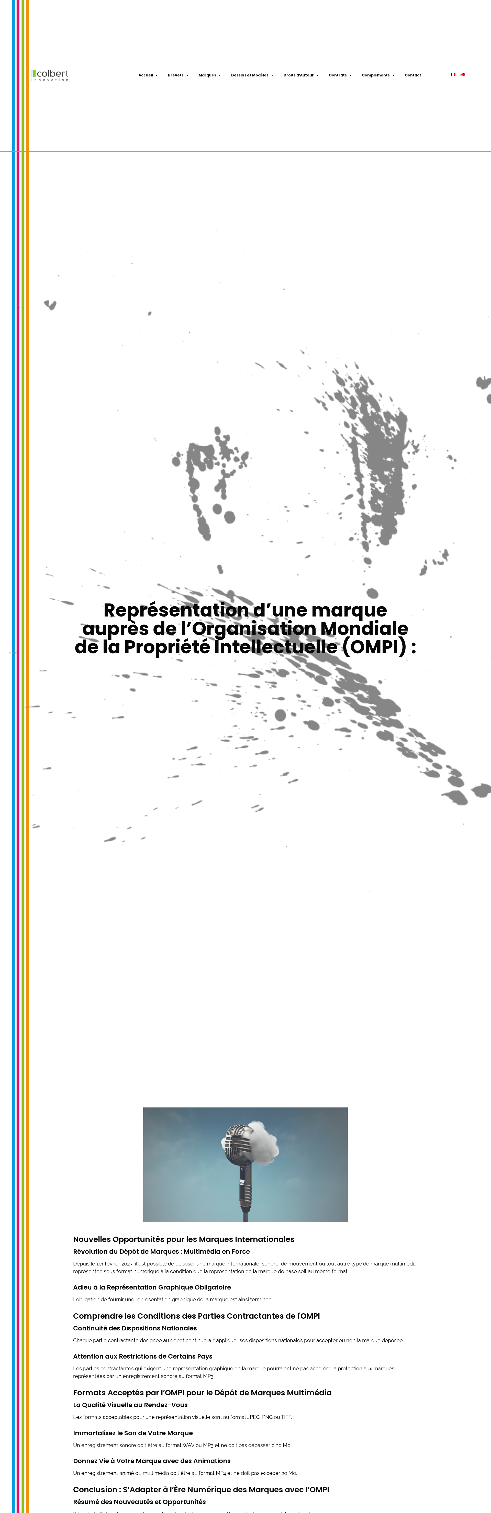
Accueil (146, 75)
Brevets (176, 75)
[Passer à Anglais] (463, 74)
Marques (207, 75)
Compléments (376, 75)
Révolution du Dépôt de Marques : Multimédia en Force (161, 1251)
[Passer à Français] (453, 74)
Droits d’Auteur (299, 75)
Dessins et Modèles (250, 75)
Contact (413, 75)
